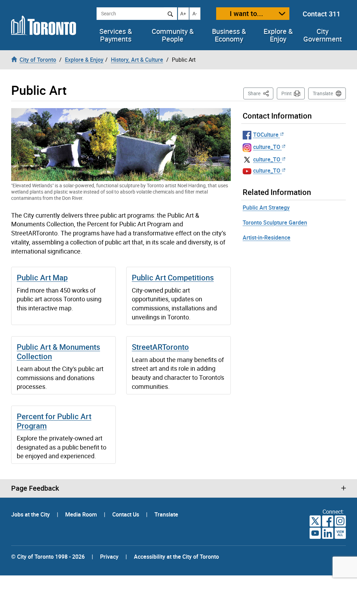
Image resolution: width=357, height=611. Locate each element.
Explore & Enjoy (278, 35)
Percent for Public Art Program (54, 420)
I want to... (246, 13)
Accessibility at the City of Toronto (176, 556)
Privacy (109, 556)
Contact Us (126, 514)
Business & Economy (229, 35)
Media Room (81, 514)
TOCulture (266, 134)
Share (260, 93)
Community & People (172, 35)
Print (286, 93)
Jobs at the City (31, 514)
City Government (322, 35)
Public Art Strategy (266, 207)
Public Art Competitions (173, 277)
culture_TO (266, 147)
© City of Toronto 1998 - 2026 (48, 556)
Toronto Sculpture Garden (275, 222)
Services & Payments (115, 35)
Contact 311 (321, 13)
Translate (323, 93)
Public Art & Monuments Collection (58, 351)
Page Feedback (35, 488)
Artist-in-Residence (266, 237)
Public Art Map (42, 277)
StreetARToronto (160, 347)
